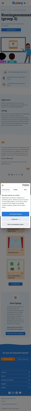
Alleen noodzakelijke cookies (15, 224)
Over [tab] (25, 189)
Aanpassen (15, 219)
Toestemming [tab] (5, 189)
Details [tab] (15, 189)
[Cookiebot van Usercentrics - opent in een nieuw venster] (22, 185)
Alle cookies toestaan (15, 214)
